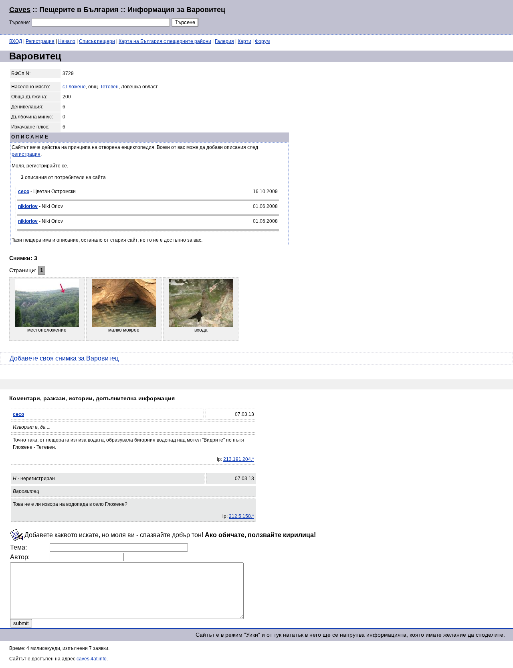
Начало (66, 41)
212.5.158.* (241, 516)
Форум (262, 41)
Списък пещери (97, 41)
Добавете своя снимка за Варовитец (64, 358)
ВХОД (15, 41)
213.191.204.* (238, 459)
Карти (244, 41)
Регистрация (40, 41)
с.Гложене (74, 87)
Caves (19, 10)
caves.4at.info (92, 659)
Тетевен (109, 87)
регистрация (26, 154)
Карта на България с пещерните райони (165, 41)
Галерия (224, 41)
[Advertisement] (406, 16)
